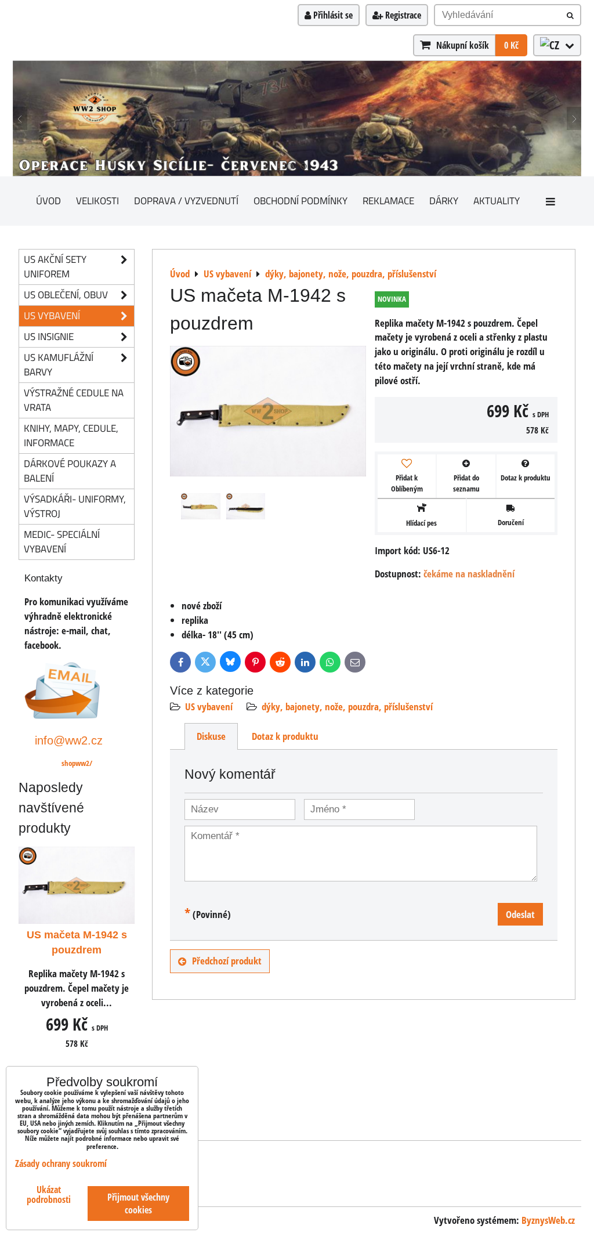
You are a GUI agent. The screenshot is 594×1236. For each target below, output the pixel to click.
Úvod (48, 200)
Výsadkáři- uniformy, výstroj (75, 506)
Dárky (443, 200)
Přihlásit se (332, 15)
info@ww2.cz (69, 740)
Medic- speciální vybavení (62, 541)
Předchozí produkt (227, 960)
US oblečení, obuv (66, 294)
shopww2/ (76, 763)
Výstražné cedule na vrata (74, 399)
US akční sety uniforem (55, 266)
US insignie (49, 336)
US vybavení (209, 706)
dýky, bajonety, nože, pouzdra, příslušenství (347, 706)
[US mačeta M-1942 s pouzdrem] (268, 413)
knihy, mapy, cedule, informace (71, 435)
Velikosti (97, 200)
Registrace (402, 15)
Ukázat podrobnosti (49, 1195)
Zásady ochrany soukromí (61, 1163)
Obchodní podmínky (300, 200)
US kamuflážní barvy (58, 364)
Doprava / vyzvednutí (186, 200)
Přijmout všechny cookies (138, 1203)
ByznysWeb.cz (548, 1220)
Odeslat (520, 914)
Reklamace (388, 200)
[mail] (62, 715)
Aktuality (496, 200)
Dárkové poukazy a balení (70, 470)
